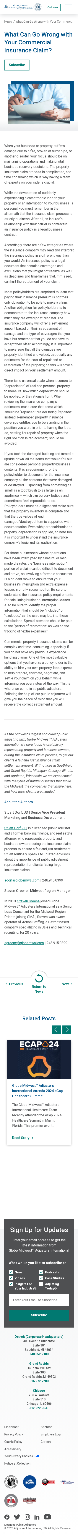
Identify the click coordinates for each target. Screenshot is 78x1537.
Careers (46, 1441)
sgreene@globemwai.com (24, 943)
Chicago (39, 1390)
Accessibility (12, 1449)
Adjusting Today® (52, 1286)
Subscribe (17, 65)
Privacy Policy (13, 1434)
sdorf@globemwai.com (21, 880)
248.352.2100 (39, 1354)
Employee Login (51, 1434)
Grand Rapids (39, 1363)
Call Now (52, 7)
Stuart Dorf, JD (15, 828)
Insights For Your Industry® (26, 1286)
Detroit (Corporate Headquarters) (39, 1336)
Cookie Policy (13, 1441)
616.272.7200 (39, 1381)
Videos (20, 1278)
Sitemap (46, 1427)
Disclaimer (11, 1427)
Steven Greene (28, 901)
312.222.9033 (39, 1408)
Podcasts (52, 1272)
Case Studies (54, 1278)
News (19, 1272)
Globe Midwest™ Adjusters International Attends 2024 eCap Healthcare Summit (37, 1091)
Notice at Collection (17, 1463)
